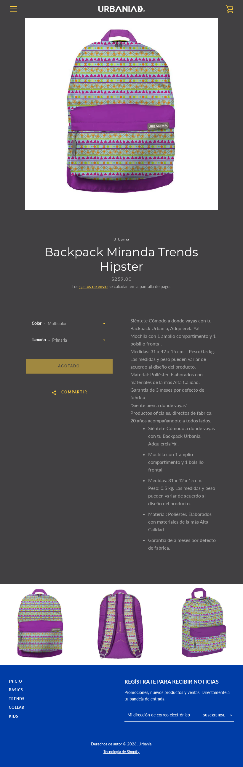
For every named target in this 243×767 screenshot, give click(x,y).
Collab (16, 707)
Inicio (15, 681)
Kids (13, 716)
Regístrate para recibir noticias (171, 681)
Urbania (144, 744)
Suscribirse (214, 715)
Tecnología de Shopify (121, 751)
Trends (17, 699)
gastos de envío (93, 286)
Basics (16, 690)
